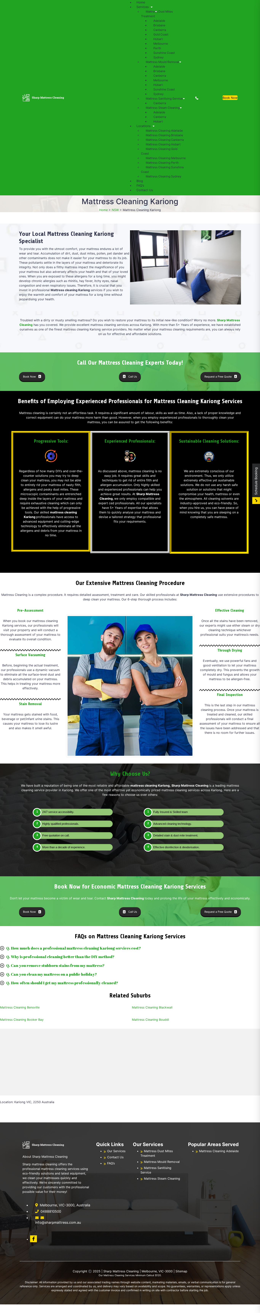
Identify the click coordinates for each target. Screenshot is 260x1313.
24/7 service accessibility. (58, 812)
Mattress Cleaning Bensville (20, 1007)
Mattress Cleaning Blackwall (152, 1007)
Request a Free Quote (218, 376)
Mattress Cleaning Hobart (163, 144)
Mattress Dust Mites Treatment (157, 14)
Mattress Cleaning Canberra (165, 140)
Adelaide (159, 21)
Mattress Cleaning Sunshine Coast (162, 169)
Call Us (132, 376)
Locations (143, 126)
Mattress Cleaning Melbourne (166, 158)
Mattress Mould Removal (162, 62)
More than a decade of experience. (63, 847)
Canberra (159, 30)
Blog (139, 181)
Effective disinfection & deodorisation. (176, 847)
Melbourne (160, 43)
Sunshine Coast (164, 53)
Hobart (158, 39)
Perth (157, 48)
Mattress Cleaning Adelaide (164, 130)
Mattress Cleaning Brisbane (164, 135)
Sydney (158, 57)
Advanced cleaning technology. (172, 823)
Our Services (116, 1151)
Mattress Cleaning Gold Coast (159, 151)
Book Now (230, 98)
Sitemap (181, 1271)
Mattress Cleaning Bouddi (150, 1019)
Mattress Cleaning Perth (162, 162)
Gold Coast (160, 34)
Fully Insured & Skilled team (170, 812)
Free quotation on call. (55, 835)
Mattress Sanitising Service (164, 98)
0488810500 (208, 98)
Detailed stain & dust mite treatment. (175, 835)
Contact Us (144, 190)
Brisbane (159, 25)
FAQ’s (140, 185)
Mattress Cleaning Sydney (163, 176)
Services (142, 7)
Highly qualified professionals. (60, 823)
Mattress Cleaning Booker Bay (22, 1019)
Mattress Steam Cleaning (163, 108)
